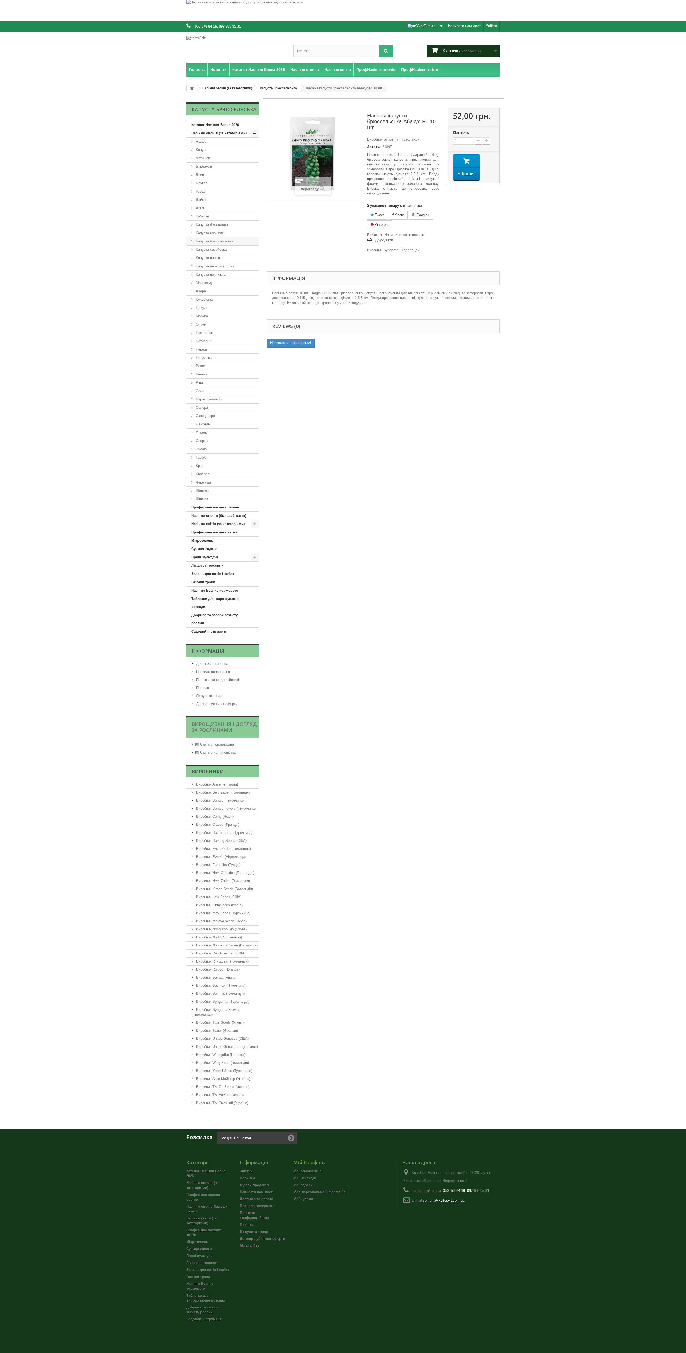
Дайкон (201, 200)
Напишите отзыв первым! (405, 235)
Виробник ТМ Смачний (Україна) (221, 1103)
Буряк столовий (208, 399)
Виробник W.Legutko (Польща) (220, 1055)
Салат (200, 391)
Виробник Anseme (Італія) (216, 784)
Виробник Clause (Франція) (217, 825)
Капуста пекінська (210, 274)
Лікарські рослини (207, 565)
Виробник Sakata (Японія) (216, 977)
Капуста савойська (211, 250)
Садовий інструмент (208, 631)
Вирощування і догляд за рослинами (224, 727)
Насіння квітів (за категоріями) (218, 524)
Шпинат (201, 499)
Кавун (200, 150)
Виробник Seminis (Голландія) (220, 993)
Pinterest (381, 225)
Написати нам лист (464, 26)
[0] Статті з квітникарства (215, 752)
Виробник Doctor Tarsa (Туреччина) (223, 833)
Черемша (203, 482)
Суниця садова (204, 549)
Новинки (247, 1178)
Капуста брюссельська (214, 241)
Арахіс (201, 141)
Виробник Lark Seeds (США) (218, 897)
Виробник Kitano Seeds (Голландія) (224, 889)
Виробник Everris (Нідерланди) (220, 857)
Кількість (461, 133)
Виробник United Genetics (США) (222, 1039)
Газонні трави (203, 582)
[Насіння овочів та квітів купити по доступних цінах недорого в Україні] (343, 10)
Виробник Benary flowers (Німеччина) (225, 808)
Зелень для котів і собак (212, 574)
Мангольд (203, 283)
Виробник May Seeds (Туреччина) (222, 913)
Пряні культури (204, 557)
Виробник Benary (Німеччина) (219, 800)
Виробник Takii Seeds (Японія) (220, 1022)
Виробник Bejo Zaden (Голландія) (222, 792)
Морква (201, 316)
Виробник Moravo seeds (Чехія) (221, 921)
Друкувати (384, 240)
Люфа (200, 291)
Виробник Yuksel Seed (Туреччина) (223, 1071)
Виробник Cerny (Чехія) (214, 816)
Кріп (199, 466)
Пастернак (204, 333)
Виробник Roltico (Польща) (217, 969)
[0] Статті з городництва (214, 744)
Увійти (491, 26)
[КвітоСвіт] (235, 46)
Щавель (202, 491)
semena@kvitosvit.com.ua (443, 1201)
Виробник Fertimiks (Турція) (217, 865)
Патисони (203, 341)
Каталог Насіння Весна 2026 (215, 125)
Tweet (379, 215)
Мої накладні (304, 1178)
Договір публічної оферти (216, 704)
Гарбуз (201, 457)
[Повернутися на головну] (192, 88)
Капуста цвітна (207, 258)
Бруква (201, 183)
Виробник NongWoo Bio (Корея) (221, 929)
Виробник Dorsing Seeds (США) (221, 841)
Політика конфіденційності (217, 680)
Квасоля (202, 474)
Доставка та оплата (211, 664)
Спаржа (201, 441)
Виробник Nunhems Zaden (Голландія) (226, 945)
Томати (201, 449)
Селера (201, 407)
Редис (200, 366)
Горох (200, 191)
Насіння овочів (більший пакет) (218, 516)
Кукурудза (204, 299)
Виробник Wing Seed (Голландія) (222, 1063)
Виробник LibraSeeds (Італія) (219, 905)
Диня (199, 208)
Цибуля (201, 308)
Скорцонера (205, 416)
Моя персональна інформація (319, 1192)
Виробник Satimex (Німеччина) (220, 985)
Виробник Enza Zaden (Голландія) (223, 849)
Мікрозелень (202, 541)
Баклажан (203, 166)
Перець (201, 349)
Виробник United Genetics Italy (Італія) (226, 1047)
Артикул (374, 147)
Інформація (208, 651)
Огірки (200, 324)
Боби (199, 175)
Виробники (208, 771)
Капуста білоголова (211, 225)
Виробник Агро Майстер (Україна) (222, 1079)
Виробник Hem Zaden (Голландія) (222, 881)
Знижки (246, 1171)
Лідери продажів (254, 1185)
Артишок (202, 158)
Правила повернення (212, 672)
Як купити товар (208, 696)
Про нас (202, 688)
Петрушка (203, 358)
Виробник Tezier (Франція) (216, 1030)
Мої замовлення (307, 1171)
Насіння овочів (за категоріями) (219, 133)
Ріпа (199, 383)
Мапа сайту (249, 1246)
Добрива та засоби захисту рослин (214, 619)
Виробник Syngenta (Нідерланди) (222, 1002)
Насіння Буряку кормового (214, 590)
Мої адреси (303, 1185)
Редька (201, 374)
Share (399, 215)
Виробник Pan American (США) (220, 953)
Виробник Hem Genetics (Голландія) (224, 873)
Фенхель (202, 424)
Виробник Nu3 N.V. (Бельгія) (218, 937)
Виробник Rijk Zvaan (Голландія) (222, 961)
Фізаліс (201, 432)
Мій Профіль (309, 1162)
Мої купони (303, 1199)
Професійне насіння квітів (214, 532)
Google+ (422, 215)
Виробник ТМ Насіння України (219, 1095)
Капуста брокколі (209, 233)
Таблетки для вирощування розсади (215, 603)
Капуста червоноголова (214, 266)
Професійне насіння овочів (215, 507)
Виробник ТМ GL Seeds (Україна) (222, 1087)
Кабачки (202, 216)
